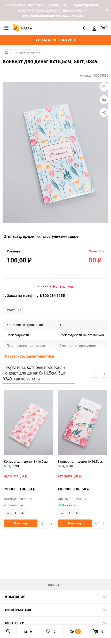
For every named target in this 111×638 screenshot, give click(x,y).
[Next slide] (104, 374)
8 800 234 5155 (52, 295)
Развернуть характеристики (29, 356)
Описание (13, 309)
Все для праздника (27, 52)
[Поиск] (85, 28)
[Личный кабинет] (94, 28)
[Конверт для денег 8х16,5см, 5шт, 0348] (82, 423)
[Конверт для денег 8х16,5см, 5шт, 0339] (28, 423)
